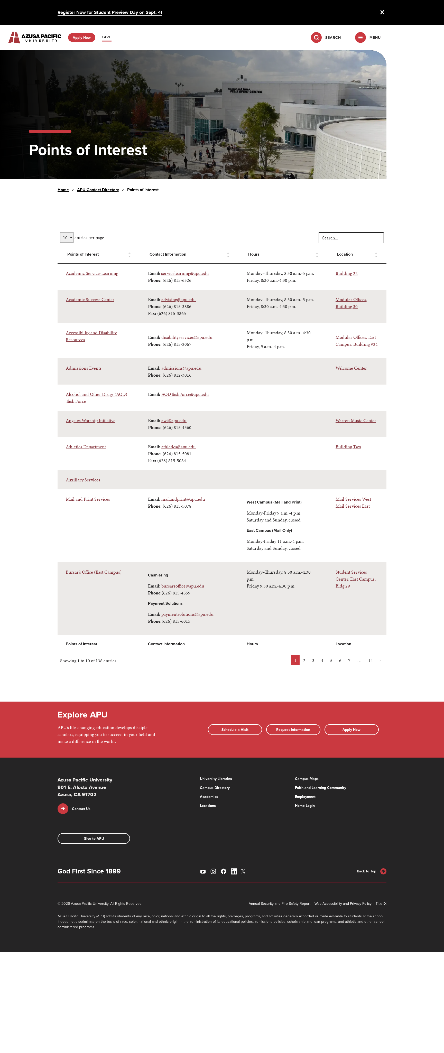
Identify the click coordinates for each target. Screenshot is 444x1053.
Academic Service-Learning (92, 273)
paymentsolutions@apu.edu (187, 614)
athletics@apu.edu (178, 446)
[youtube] (203, 871)
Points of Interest (83, 254)
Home (63, 190)
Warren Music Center (356, 420)
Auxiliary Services (83, 480)
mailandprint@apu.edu (183, 499)
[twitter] (244, 871)
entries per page (88, 237)
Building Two (348, 446)
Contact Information (168, 254)
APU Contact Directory (98, 190)
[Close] (382, 12)
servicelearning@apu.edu (185, 273)
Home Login (305, 805)
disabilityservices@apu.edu (186, 337)
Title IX (381, 903)
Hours (254, 254)
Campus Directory (215, 787)
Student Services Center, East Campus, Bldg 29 (356, 579)
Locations (208, 805)
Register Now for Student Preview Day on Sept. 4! (110, 12)
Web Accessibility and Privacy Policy (343, 903)
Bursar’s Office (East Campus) (94, 572)
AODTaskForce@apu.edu (185, 394)
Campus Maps (307, 778)
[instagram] (213, 871)
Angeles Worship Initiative (90, 420)
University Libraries (216, 778)
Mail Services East (353, 506)
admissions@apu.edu (181, 368)
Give (107, 37)
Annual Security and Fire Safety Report (279, 903)
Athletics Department (86, 446)
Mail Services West (353, 499)
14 (370, 660)
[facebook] (223, 871)
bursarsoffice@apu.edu (182, 586)
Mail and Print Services (88, 499)
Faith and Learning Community (320, 787)
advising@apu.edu (178, 299)
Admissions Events (83, 368)
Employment (305, 796)
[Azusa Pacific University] (34, 37)
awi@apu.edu (174, 420)
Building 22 (347, 273)
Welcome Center (351, 368)
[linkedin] (234, 871)
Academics (209, 796)
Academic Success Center (90, 299)
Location (345, 254)
